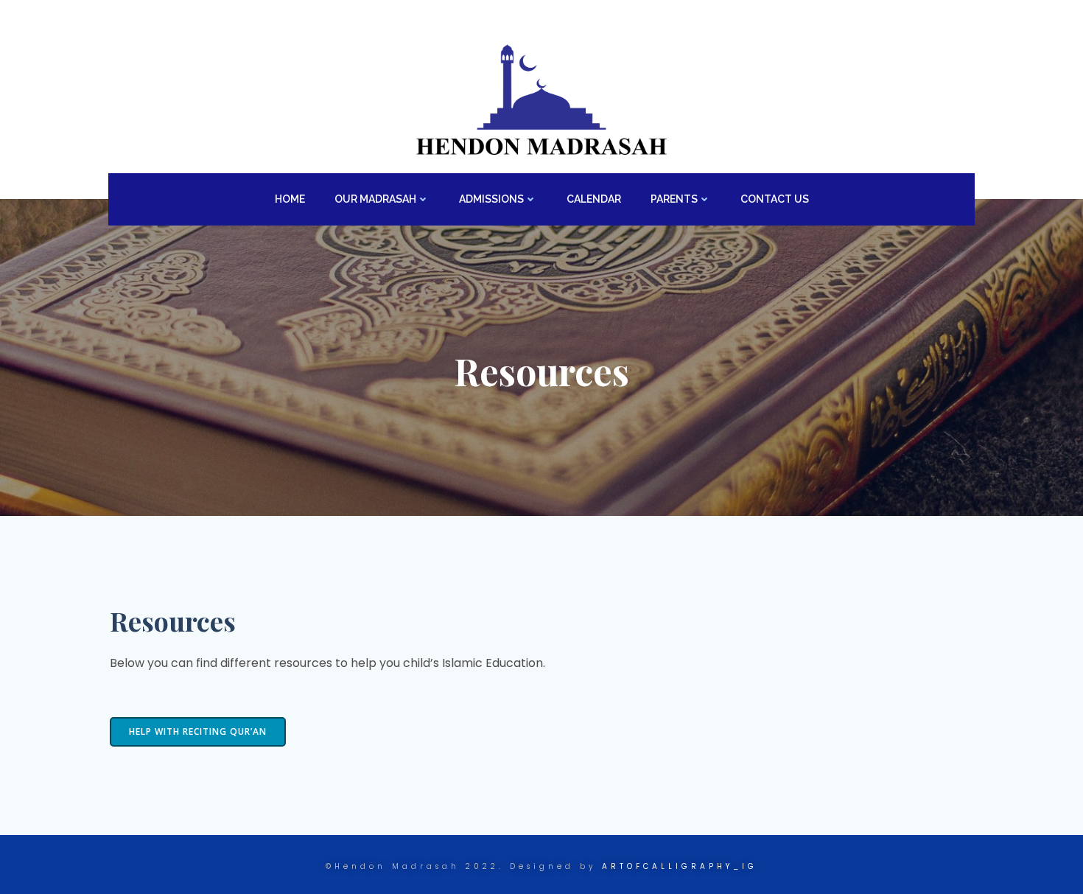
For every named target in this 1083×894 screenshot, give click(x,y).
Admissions (491, 199)
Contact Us (774, 199)
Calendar (594, 199)
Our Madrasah (375, 199)
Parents (674, 199)
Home (290, 199)
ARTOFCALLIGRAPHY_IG (679, 866)
